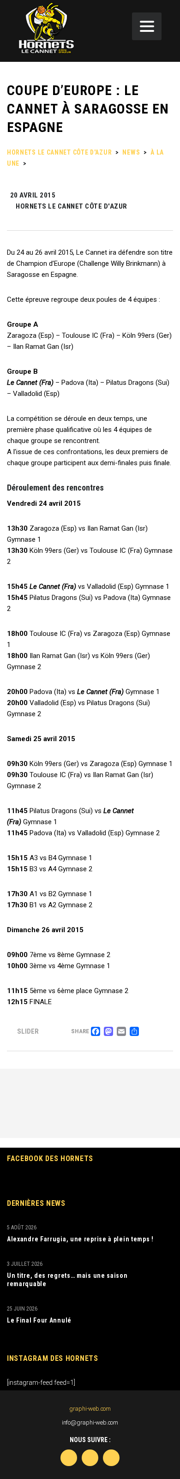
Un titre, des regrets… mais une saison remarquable (67, 1279)
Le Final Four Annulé (39, 1320)
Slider (28, 1031)
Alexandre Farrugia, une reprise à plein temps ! (80, 1239)
